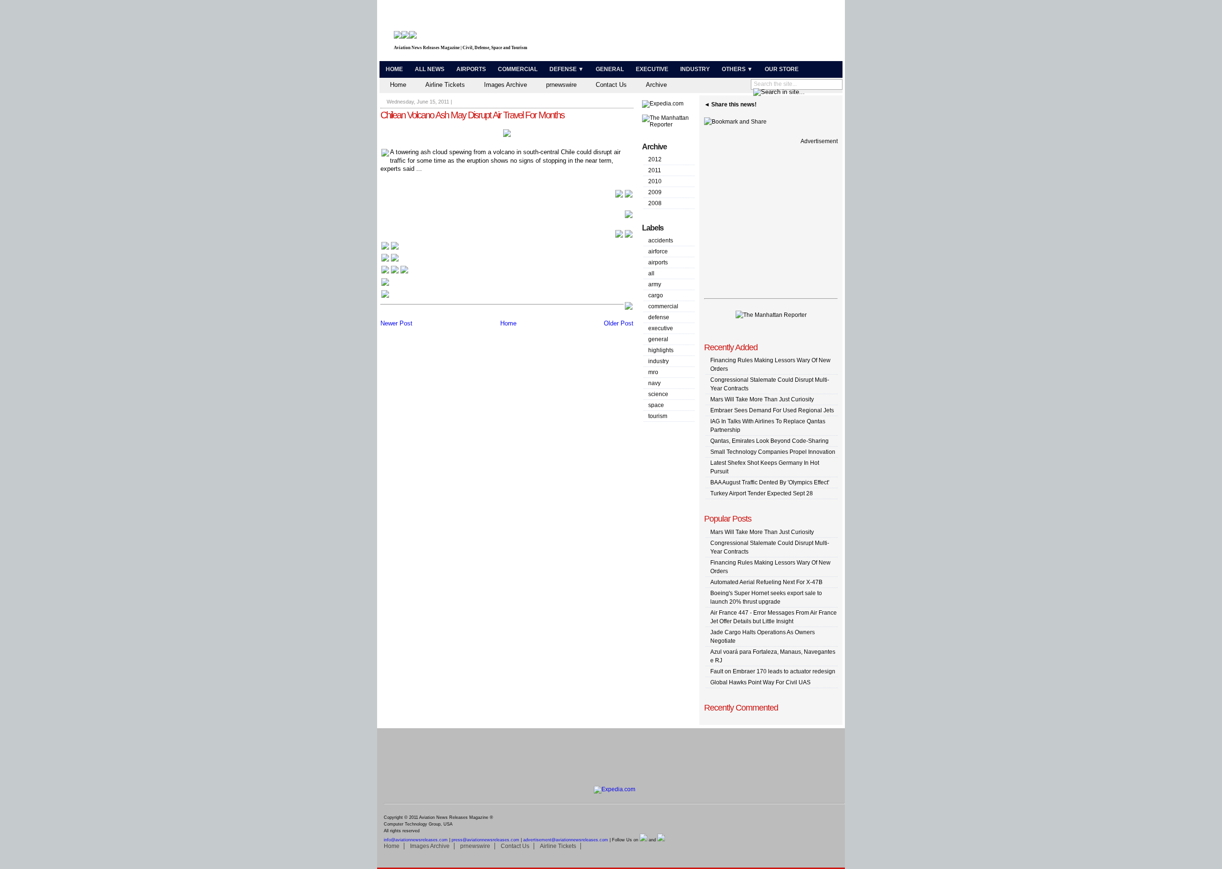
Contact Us (611, 84)
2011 (654, 170)
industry (658, 361)
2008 (655, 203)
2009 (655, 192)
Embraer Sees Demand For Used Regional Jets (772, 410)
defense (658, 317)
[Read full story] (623, 196)
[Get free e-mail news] (390, 260)
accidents (660, 240)
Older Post (618, 323)
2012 (655, 159)
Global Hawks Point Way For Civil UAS (760, 682)
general (658, 339)
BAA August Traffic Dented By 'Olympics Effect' (769, 482)
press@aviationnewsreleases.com (485, 840)
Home (394, 69)
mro (653, 372)
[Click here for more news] (390, 248)
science (658, 394)
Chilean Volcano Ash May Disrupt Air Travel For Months (472, 115)
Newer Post (396, 323)
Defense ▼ (566, 69)
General (610, 69)
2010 (655, 181)
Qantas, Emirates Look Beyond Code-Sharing (769, 441)
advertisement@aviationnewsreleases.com (565, 840)
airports (658, 262)
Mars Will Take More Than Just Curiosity (762, 399)
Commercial (517, 69)
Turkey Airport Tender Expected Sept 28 (761, 493)
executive (660, 328)
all (651, 273)
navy (654, 383)
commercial (663, 306)
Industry (695, 69)
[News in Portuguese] (394, 272)
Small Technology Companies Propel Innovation (772, 452)
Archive (656, 84)
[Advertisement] (728, 32)
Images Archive (505, 84)
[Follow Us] (385, 285)
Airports (471, 69)
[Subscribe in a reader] (385, 297)
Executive (652, 69)
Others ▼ (737, 69)
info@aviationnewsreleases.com (416, 840)
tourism (657, 416)
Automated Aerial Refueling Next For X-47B (766, 582)
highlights (661, 350)
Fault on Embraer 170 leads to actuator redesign (772, 671)
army (654, 284)
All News (429, 69)
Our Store (782, 69)
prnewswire (561, 84)
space (656, 405)
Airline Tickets (445, 84)
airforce (658, 251)
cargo (655, 295)
